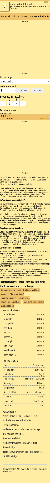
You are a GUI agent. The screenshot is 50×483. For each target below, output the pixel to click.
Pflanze (40, 383)
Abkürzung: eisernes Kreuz (34, 302)
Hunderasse (9, 378)
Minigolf (8, 319)
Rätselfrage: (6, 77)
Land (6, 365)
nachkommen (10, 354)
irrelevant (8, 345)
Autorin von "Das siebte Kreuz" (12, 294)
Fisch (41, 387)
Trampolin (8, 323)
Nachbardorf (9, 350)
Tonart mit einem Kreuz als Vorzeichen (15, 298)
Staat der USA (10, 392)
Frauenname (38, 365)
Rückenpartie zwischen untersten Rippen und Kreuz (20, 290)
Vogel (41, 374)
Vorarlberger (9, 314)
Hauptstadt (9, 401)
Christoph (8, 341)
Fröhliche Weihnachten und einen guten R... (23, 451)
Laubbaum (8, 405)
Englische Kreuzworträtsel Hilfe (17, 420)
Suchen (24, 90)
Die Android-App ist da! (13, 433)
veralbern (8, 328)
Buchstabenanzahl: (8, 86)
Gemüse (7, 396)
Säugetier (39, 369)
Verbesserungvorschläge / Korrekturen (20, 442)
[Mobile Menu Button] (46, 3)
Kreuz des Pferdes (7, 306)
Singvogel (8, 383)
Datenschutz (7, 471)
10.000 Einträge (10, 456)
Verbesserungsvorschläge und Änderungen (22, 429)
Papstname (39, 401)
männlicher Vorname (34, 378)
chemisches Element (35, 392)
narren (7, 332)
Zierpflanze (9, 387)
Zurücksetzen (38, 90)
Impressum (42, 469)
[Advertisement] (25, 48)
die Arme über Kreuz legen (11, 302)
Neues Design (9, 447)
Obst (41, 405)
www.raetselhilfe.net (21, 4)
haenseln (8, 337)
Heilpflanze (9, 374)
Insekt (41, 396)
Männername (10, 369)
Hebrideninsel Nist (11, 438)
